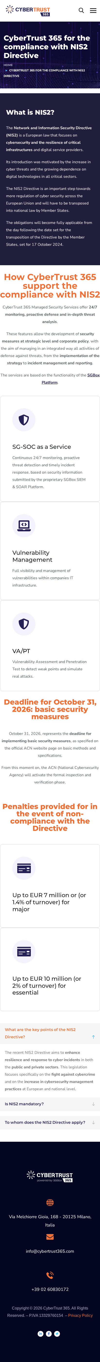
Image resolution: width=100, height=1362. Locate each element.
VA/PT (21, 651)
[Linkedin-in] (40, 1334)
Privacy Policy (80, 1315)
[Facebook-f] (49, 1334)
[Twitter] (57, 1334)
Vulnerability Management (32, 556)
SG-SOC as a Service (41, 446)
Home (8, 65)
